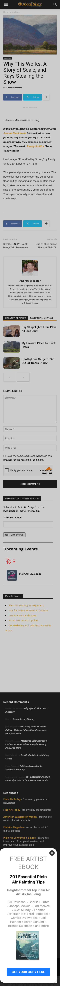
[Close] (52, 853)
